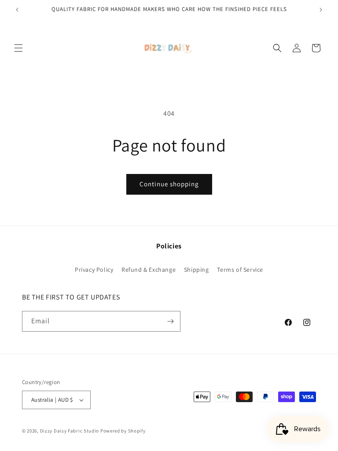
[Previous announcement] (17, 9)
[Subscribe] (170, 321)
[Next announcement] (321, 9)
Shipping (196, 270)
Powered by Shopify (123, 431)
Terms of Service (240, 270)
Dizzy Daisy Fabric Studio (69, 431)
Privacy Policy (94, 270)
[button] (18, 48)
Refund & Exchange (148, 270)
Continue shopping (169, 184)
